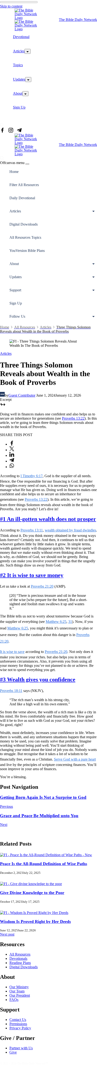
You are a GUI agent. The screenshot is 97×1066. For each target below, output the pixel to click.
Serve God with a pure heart (75, 759)
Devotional (21, 37)
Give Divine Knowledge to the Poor (32, 892)
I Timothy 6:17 (31, 476)
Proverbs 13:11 (31, 530)
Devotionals (18, 959)
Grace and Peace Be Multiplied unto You (39, 815)
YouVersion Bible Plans (27, 251)
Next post (7, 934)
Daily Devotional (22, 198)
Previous (6, 806)
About (17, 93)
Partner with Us (21, 1048)
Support (15, 290)
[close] (27, 164)
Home (14, 172)
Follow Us (17, 316)
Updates (19, 79)
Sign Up (19, 107)
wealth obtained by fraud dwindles (70, 530)
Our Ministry (19, 987)
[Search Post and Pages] (2, 125)
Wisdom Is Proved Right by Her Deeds (35, 921)
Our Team (16, 991)
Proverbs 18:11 (11, 691)
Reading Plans (20, 963)
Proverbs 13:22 (73, 418)
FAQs (13, 1000)
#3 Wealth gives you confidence (37, 679)
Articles (18, 51)
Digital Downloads (23, 224)
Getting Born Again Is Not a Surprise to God (43, 797)
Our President (19, 995)
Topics (18, 65)
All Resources (19, 954)
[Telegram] (19, 130)
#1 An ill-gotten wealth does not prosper (48, 519)
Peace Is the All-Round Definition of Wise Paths (43, 863)
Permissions (18, 1024)
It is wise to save (12, 652)
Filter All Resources (24, 185)
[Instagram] (10, 130)
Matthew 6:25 (56, 622)
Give (13, 1052)
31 (70, 622)
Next (3, 825)
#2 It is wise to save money (31, 575)
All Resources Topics (25, 237)
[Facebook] (2, 130)
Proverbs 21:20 (42, 586)
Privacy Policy (20, 1028)
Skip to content (11, 6)
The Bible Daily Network (78, 20)
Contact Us (17, 1020)
